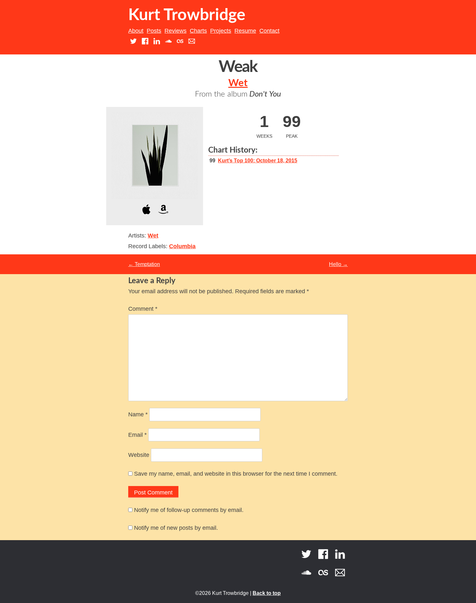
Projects (220, 31)
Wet (238, 83)
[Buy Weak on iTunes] (146, 215)
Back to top (267, 593)
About (135, 31)
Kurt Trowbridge (186, 15)
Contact (269, 31)
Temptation (144, 264)
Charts (198, 31)
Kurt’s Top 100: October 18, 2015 (257, 160)
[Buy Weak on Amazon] (163, 215)
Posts (154, 31)
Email (137, 435)
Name (138, 414)
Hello (338, 264)
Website (138, 455)
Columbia (182, 246)
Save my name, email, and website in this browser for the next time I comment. (235, 473)
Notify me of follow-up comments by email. (189, 510)
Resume (245, 31)
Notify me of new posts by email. (176, 528)
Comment (142, 309)
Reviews (175, 31)
